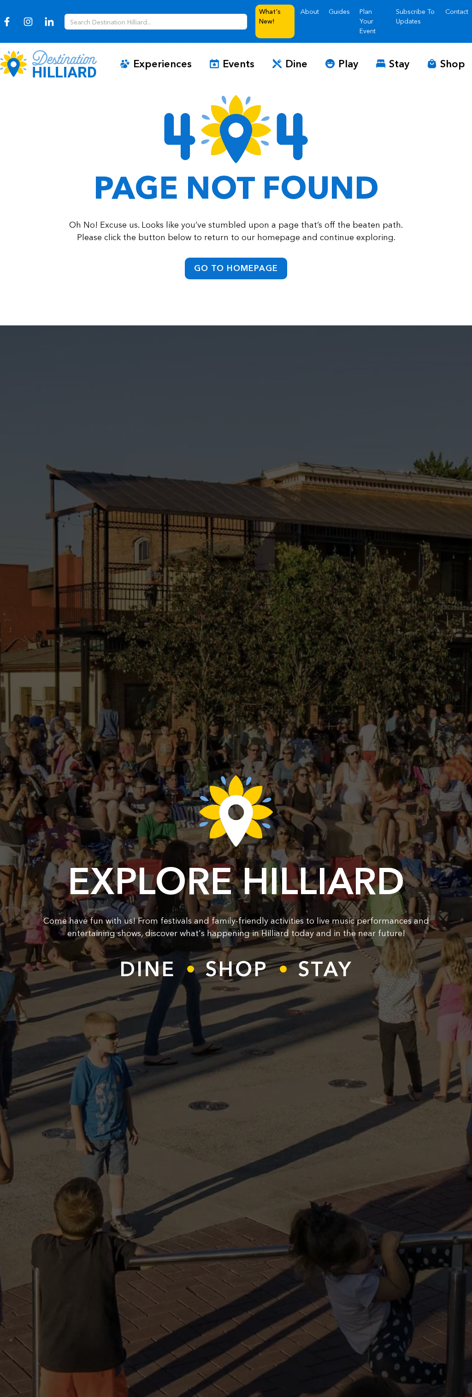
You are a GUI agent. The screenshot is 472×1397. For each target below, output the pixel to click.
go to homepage (236, 268)
